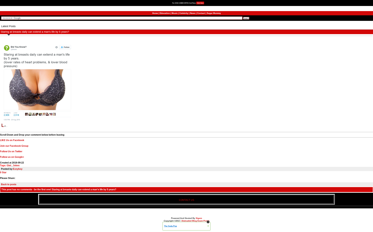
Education (165, 13)
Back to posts (8, 184)
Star (4, 172)
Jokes (16, 165)
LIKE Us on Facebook (12, 140)
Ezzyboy (17, 169)
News (192, 13)
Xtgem (199, 218)
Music (175, 13)
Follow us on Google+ (12, 157)
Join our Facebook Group (14, 146)
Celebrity (183, 13)
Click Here (200, 3)
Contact (201, 13)
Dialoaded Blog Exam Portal (195, 221)
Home (155, 13)
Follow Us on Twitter (11, 151)
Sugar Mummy (214, 13)
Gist (9, 165)
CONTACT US (186, 200)
